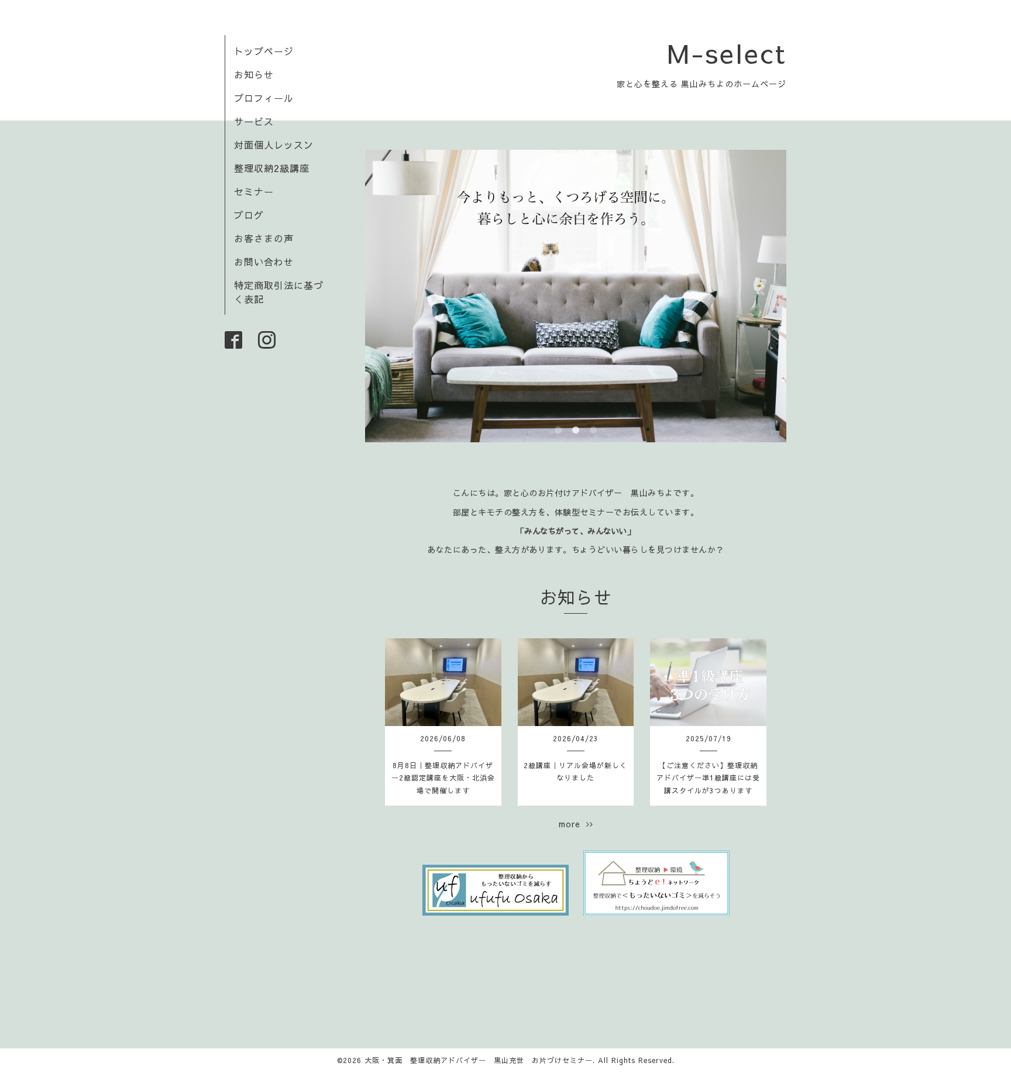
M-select (726, 53)
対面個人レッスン (274, 144)
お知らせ (254, 74)
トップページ (264, 50)
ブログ (249, 214)
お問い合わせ (264, 261)
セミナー (254, 191)
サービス (254, 121)
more (572, 824)
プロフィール (264, 97)
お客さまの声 (264, 238)
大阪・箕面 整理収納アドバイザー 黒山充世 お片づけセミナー (478, 1060)
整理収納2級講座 (272, 167)
